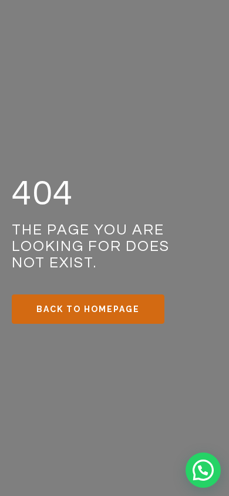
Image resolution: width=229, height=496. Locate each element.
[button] (203, 470)
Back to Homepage (88, 309)
